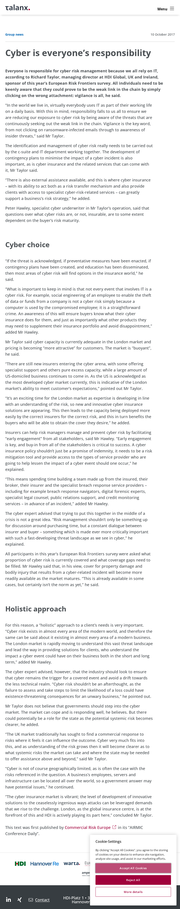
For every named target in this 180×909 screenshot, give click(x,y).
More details (133, 892)
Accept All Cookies (133, 868)
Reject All (133, 880)
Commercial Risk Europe (88, 827)
